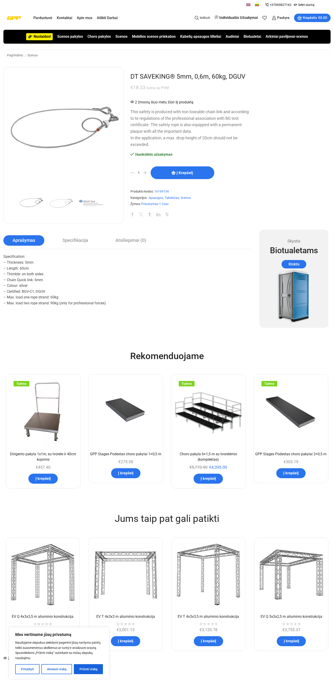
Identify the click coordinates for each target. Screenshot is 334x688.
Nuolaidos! (42, 36)
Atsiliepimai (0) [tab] (130, 240)
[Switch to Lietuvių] (257, 5)
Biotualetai (252, 36)
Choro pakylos (99, 36)
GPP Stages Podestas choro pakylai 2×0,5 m (291, 454)
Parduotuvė (42, 18)
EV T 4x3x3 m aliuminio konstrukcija (125, 616)
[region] (59, 653)
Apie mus (84, 18)
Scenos (121, 36)
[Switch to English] (248, 5)
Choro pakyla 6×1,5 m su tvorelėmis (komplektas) (208, 457)
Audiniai (232, 36)
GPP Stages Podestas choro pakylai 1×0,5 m (125, 454)
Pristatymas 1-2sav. (155, 204)
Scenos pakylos (70, 36)
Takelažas (172, 198)
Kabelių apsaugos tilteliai (200, 36)
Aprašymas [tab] (23, 240)
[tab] (23, 240)
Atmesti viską (57, 669)
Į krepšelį (185, 172)
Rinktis (294, 264)
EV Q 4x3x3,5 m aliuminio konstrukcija (42, 616)
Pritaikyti (27, 669)
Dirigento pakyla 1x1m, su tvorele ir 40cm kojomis (43, 457)
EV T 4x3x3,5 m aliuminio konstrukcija (208, 616)
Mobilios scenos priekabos (154, 36)
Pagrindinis (15, 55)
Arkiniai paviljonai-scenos (287, 36)
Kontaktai (64, 18)
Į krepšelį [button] (43, 478)
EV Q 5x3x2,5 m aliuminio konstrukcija (291, 616)
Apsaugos (156, 198)
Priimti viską (88, 669)
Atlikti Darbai (107, 18)
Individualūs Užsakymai (238, 17)
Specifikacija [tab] (75, 240)
